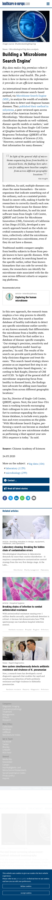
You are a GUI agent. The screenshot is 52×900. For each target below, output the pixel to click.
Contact (6, 764)
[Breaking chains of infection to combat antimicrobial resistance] (26, 588)
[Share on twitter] (10, 498)
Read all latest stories (17, 488)
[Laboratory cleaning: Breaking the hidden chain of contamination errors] (26, 527)
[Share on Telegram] (28, 498)
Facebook (7, 741)
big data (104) (36, 463)
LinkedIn (6, 749)
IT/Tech (6, 717)
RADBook (7, 729)
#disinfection (18, 570)
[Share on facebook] (5, 498)
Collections (7, 726)
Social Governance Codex (14, 773)
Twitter (6, 744)
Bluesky (6, 747)
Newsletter (7, 762)
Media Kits (7, 759)
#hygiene (36, 630)
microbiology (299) (16, 473)
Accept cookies (26, 893)
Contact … (12, 480)
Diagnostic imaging (11, 706)
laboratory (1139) (15, 468)
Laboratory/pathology (12, 709)
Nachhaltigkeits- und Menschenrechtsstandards (14, 769)
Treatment (7, 711)
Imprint (6, 778)
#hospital (28, 630)
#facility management (31, 570)
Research (7, 720)
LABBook (7, 732)
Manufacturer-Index (11, 734)
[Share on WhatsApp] (22, 498)
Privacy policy (9, 775)
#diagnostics (35, 689)
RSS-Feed (7, 752)
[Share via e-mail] (34, 498)
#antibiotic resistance (16, 630)
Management (8, 714)
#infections (45, 630)
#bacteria (26, 689)
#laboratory (45, 570)
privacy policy (21, 878)
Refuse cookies (26, 886)
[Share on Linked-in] (16, 498)
